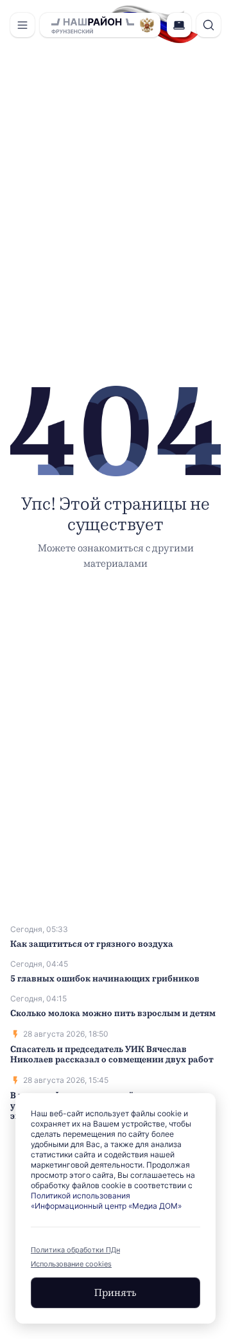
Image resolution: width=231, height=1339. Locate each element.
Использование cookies (71, 1263)
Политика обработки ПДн (75, 1249)
